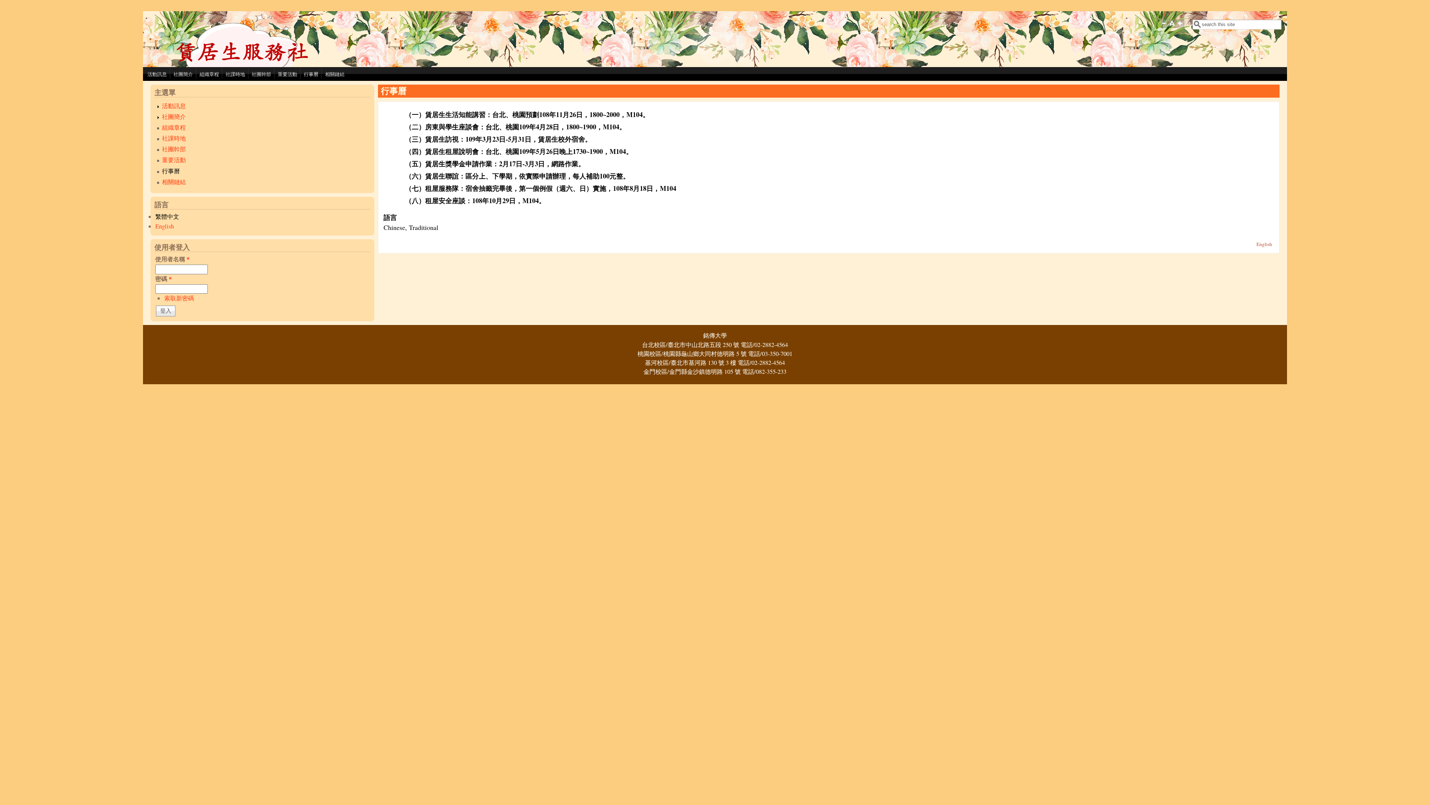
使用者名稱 (172, 259)
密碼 (163, 278)
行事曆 (311, 74)
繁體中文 (167, 216)
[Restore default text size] (1172, 28)
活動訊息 (157, 74)
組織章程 (209, 74)
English (164, 226)
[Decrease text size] (1164, 28)
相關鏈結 (334, 74)
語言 (390, 217)
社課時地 (235, 74)
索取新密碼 (179, 298)
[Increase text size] (1180, 28)
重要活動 (287, 74)
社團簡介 (183, 74)
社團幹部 (261, 74)
